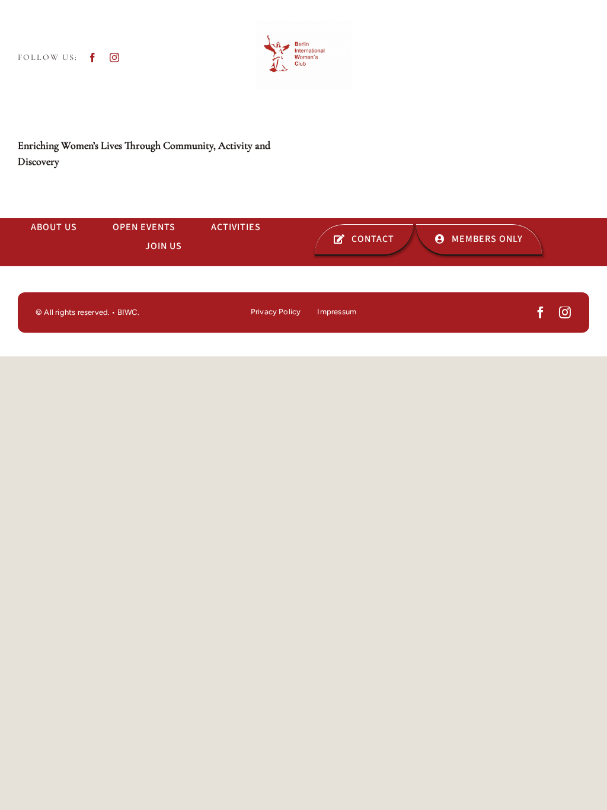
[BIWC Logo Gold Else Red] (303, 25)
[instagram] (115, 57)
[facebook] (93, 57)
